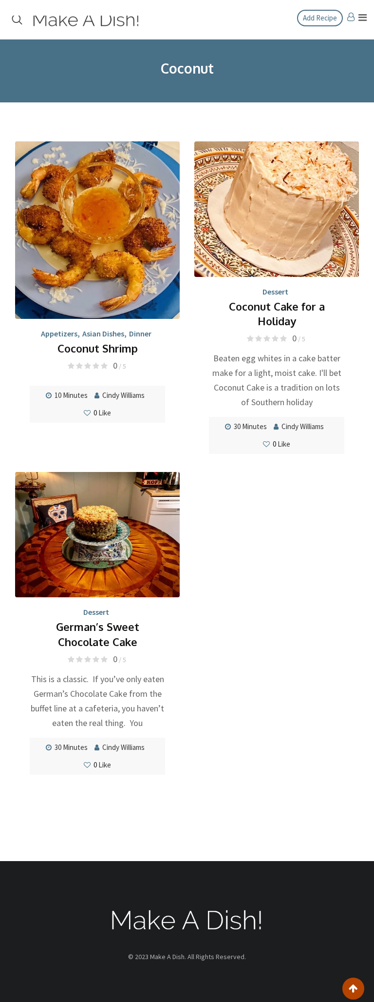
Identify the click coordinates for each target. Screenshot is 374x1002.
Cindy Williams (123, 395)
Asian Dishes (103, 333)
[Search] (17, 19)
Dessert (275, 291)
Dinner (140, 333)
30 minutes (250, 426)
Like (102, 412)
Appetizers (59, 333)
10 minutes (71, 395)
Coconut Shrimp (97, 348)
